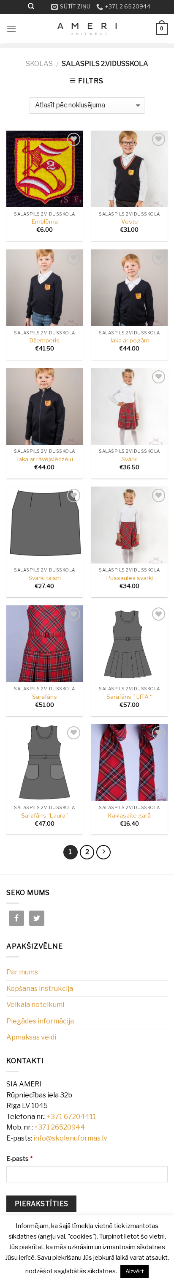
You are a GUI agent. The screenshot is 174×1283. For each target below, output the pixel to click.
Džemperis (45, 340)
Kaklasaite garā (129, 815)
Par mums (22, 972)
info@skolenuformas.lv (70, 1138)
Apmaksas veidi (31, 1037)
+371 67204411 (71, 1117)
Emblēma (45, 221)
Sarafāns (44, 696)
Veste (129, 221)
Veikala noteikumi (35, 1005)
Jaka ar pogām (130, 340)
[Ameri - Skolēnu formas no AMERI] (87, 29)
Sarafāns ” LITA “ (129, 696)
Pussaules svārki (129, 577)
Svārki (129, 459)
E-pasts (19, 1159)
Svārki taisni (44, 577)
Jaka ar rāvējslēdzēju (44, 459)
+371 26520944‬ (59, 1127)
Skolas (39, 64)
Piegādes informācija (40, 1021)
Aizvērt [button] (134, 1271)
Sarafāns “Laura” (44, 815)
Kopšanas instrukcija (39, 989)
